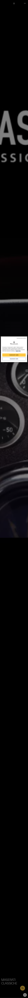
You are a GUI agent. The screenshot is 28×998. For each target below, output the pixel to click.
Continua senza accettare (21, 338)
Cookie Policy (18, 350)
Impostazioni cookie (14, 358)
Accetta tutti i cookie (14, 354)
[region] (14, 349)
